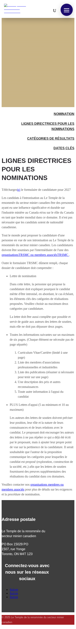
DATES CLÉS (64, 148)
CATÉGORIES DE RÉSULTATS (50, 138)
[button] (67, 10)
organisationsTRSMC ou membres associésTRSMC (35, 255)
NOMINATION (64, 114)
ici (18, 189)
